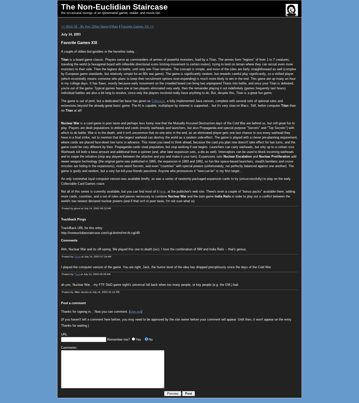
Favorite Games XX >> (137, 26)
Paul (77, 274)
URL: (64, 334)
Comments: (69, 347)
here (162, 191)
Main (114, 26)
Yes (138, 339)
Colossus (158, 101)
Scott (78, 256)
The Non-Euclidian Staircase (114, 6)
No (151, 339)
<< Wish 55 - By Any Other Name (85, 26)
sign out (135, 311)
